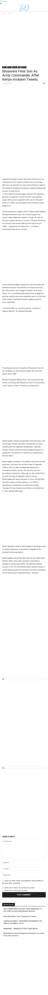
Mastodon (3, 1)
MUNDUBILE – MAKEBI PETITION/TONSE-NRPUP (21, 929)
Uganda (24, 67)
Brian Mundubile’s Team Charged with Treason (20, 916)
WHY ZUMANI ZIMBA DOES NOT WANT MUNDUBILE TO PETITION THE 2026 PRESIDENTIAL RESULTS (23, 910)
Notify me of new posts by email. (16, 890)
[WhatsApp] (20, 88)
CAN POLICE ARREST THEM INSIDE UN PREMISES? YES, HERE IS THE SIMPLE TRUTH (23, 922)
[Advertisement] (24, 41)
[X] (9, 88)
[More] (25, 88)
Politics (15, 67)
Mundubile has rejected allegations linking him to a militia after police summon (24, 934)
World (4, 67)
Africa (10, 13)
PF (19, 67)
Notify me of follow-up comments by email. (19, 888)
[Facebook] (4, 88)
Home (4, 13)
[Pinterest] (15, 88)
